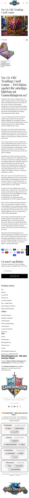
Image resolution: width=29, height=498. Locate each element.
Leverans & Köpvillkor (7, 329)
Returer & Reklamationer (7, 308)
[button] (25, 491)
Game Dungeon (11, 399)
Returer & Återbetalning (7, 323)
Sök (2, 289)
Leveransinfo (4, 295)
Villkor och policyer (14, 403)
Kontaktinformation (6, 315)
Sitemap (3, 292)
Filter (5, 40)
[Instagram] (12, 406)
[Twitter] (20, 406)
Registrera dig (14, 276)
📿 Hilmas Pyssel (9, 462)
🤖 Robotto (9, 437)
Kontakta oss (4, 297)
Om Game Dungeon (6, 300)
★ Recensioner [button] (27, 250)
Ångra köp (4, 331)
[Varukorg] (27, 3)
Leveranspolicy (5, 326)
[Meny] (2, 3)
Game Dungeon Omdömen (8, 306)
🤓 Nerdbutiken (8, 425)
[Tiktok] (17, 406)
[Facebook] (9, 406)
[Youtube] (14, 406)
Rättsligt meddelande (7, 318)
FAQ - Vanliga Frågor (6, 303)
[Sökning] (5, 3)
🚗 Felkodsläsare (8, 450)
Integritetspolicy (5, 320)
